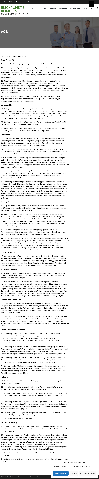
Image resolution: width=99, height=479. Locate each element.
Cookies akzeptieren (61, 473)
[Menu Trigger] (91, 4)
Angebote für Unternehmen (69, 8)
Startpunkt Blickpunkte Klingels (43, 8)
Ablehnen (74, 473)
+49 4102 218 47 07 (8, 2)
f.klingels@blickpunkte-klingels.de (27, 2)
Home (2, 40)
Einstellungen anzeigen (87, 473)
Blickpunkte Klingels (12, 9)
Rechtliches (87, 8)
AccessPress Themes (45, 477)
